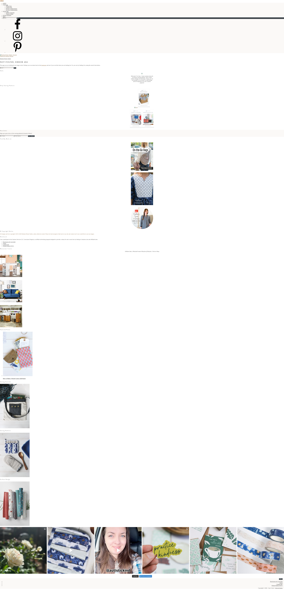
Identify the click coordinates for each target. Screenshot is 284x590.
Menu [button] (2, 0)
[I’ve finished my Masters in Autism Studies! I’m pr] (118, 550)
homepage (43, 65)
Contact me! (6, 244)
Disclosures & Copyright (9, 242)
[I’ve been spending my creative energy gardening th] (23, 550)
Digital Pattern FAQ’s (8, 246)
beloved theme (279, 588)
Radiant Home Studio (5, 58)
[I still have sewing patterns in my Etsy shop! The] (70, 550)
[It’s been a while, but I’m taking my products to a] (165, 550)
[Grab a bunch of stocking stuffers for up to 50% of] (260, 550)
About (4, 243)
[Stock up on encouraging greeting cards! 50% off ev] (213, 550)
